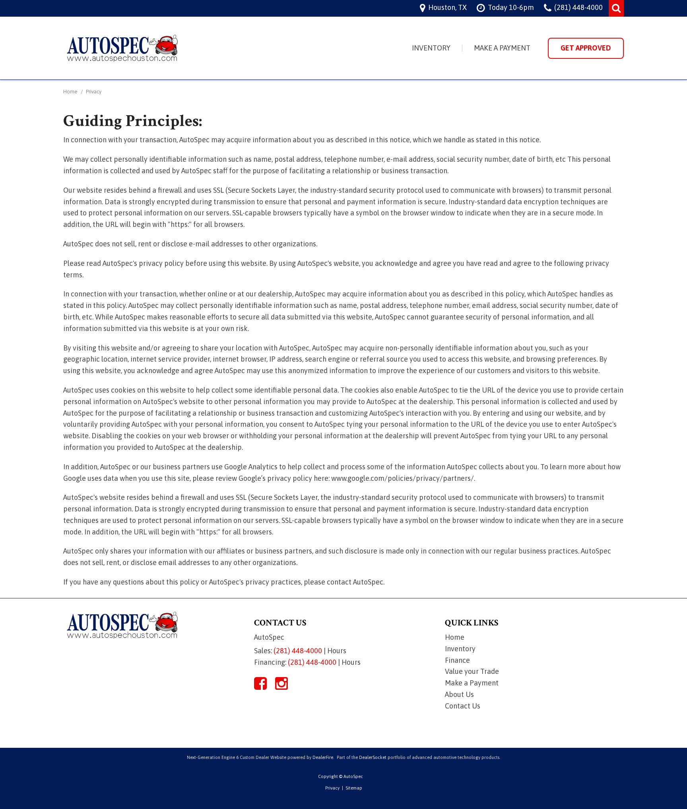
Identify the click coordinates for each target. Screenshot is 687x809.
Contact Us (462, 706)
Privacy (332, 788)
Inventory (431, 48)
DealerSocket (372, 757)
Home (71, 92)
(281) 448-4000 (298, 650)
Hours (336, 650)
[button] (616, 8)
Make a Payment (502, 48)
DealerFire (322, 757)
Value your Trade (472, 671)
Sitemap (353, 788)
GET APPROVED (586, 48)
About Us (459, 694)
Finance (457, 660)
